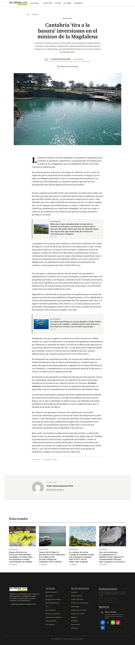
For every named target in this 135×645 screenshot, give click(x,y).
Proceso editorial (78, 59)
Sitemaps (74, 628)
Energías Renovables (53, 599)
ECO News (67, 3)
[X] (108, 622)
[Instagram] (118, 622)
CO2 (47, 607)
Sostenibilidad (51, 610)
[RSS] (113, 622)
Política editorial (77, 599)
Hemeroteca (75, 624)
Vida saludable (51, 621)
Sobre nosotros (76, 596)
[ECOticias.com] (18, 3)
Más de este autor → (55, 489)
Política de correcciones (79, 603)
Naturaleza (35, 14)
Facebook (48, 459)
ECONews (74, 621)
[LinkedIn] (103, 628)
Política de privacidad (79, 610)
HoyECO (58, 3)
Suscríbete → (107, 600)
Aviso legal (75, 607)
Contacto (74, 592)
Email (55, 459)
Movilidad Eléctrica (52, 603)
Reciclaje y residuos (53, 614)
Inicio (28, 14)
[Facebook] (103, 622)
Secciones (35, 3)
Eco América (50, 624)
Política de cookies (77, 614)
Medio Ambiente (52, 592)
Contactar (47, 3)
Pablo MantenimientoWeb (61, 59)
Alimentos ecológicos (53, 617)
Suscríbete (78, 3)
